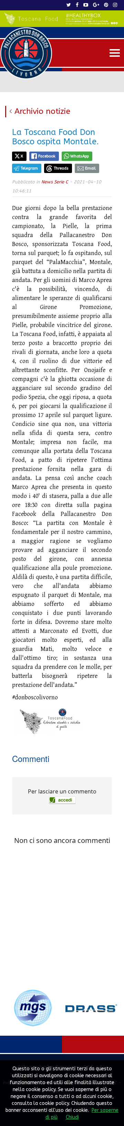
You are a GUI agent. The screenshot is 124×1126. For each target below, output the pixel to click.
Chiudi (72, 1117)
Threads (61, 168)
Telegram (29, 168)
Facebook (46, 156)
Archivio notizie (42, 111)
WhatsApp (79, 156)
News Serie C (54, 181)
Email (90, 168)
